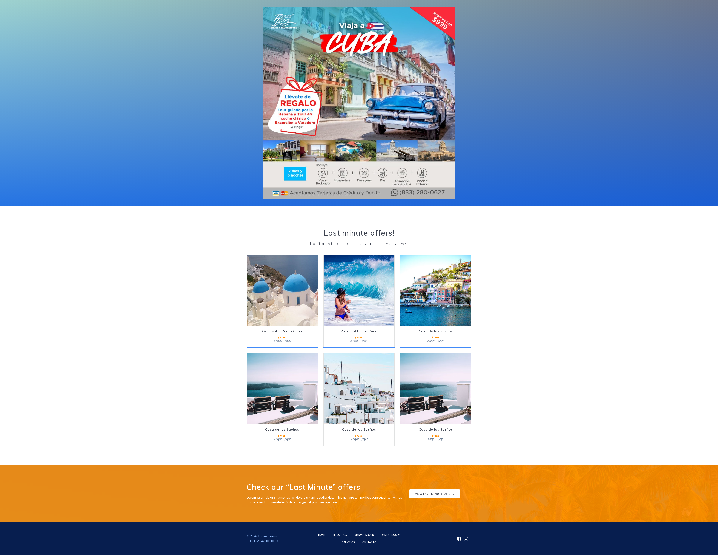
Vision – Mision (364, 534)
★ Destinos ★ (390, 534)
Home (322, 534)
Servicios (348, 542)
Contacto (369, 542)
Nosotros (340, 534)
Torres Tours (267, 536)
